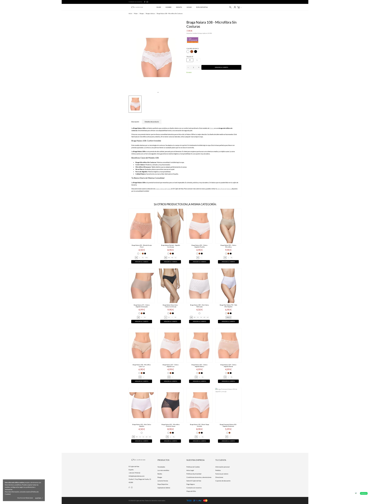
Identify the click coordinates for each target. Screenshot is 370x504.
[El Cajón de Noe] (137, 7)
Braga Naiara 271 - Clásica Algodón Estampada (142, 305)
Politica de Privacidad (25, 498)
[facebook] (144, 2)
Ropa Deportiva (163, 484)
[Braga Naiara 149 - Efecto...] (210, 390)
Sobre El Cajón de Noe (193, 481)
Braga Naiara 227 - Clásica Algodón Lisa (170, 365)
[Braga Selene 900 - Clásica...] (239, 211)
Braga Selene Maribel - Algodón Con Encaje (170, 246)
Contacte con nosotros (135, 2)
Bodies (160, 474)
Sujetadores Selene (164, 488)
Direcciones (219, 477)
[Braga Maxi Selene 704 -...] (239, 270)
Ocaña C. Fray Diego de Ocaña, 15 (140, 479)
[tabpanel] (156, 57)
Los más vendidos (163, 470)
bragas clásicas (160, 189)
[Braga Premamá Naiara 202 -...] (239, 390)
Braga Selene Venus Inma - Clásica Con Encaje (170, 305)
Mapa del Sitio (191, 491)
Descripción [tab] (135, 122)
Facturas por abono (221, 474)
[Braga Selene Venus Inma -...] (181, 270)
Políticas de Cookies (193, 467)
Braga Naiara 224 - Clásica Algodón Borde (228, 365)
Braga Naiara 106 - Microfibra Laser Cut (142, 365)
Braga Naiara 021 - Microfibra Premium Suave (171, 425)
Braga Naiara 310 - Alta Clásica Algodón (141, 425)
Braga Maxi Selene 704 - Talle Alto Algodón (228, 305)
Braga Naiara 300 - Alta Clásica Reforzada (199, 305)
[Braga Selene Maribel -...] (181, 211)
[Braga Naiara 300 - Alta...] (210, 270)
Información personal (222, 467)
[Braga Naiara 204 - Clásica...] (210, 211)
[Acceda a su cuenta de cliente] (235, 7)
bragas (168, 189)
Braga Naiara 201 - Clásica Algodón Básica (199, 365)
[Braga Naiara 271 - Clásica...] (153, 270)
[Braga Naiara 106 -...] (153, 330)
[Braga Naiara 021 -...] (181, 390)
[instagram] (147, 2)
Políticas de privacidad (193, 474)
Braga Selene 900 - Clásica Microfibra (228, 246)
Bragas (160, 477)
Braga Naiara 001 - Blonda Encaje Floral (142, 246)
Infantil (179, 7)
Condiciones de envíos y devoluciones (198, 477)
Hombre (168, 7)
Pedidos (218, 470)
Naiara (212, 128)
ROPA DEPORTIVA (202, 7)
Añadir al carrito (221, 67)
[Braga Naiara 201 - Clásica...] (210, 330)
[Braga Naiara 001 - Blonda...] (153, 211)
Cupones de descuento (222, 481)
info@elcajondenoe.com (136, 476)
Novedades (161, 467)
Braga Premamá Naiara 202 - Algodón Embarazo (228, 425)
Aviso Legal (190, 470)
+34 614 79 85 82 (134, 473)
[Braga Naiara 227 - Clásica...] (181, 330)
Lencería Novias (163, 481)
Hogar (189, 7)
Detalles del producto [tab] (152, 122)
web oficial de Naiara (224, 189)
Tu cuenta (220, 460)
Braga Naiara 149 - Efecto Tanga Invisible (199, 425)
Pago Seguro (190, 484)
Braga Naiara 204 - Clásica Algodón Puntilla (199, 246)
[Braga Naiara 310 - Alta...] (153, 390)
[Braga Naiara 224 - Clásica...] (239, 330)
